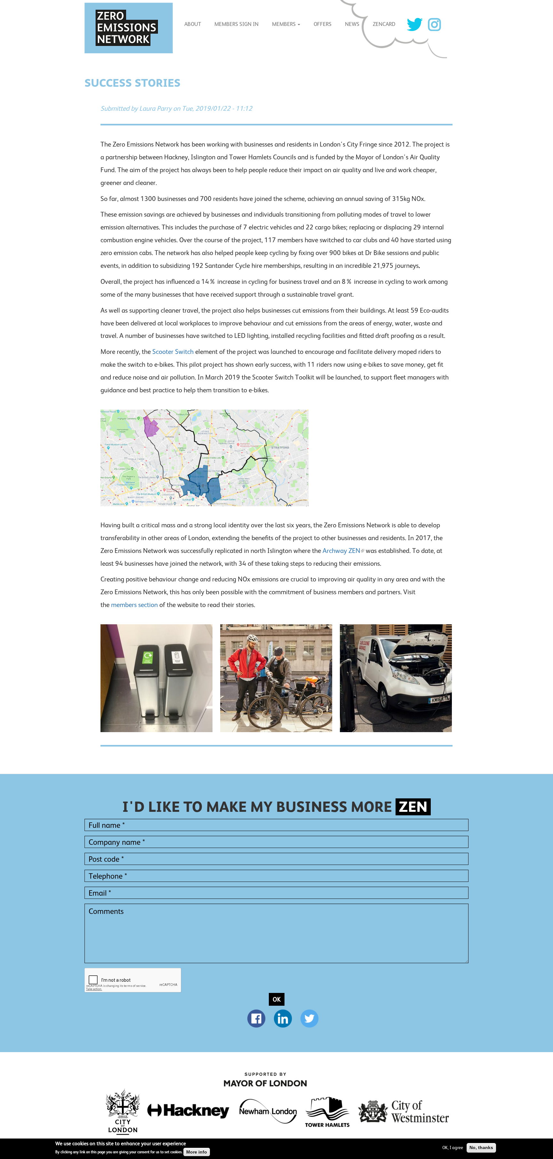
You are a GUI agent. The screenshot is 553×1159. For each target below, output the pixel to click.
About (192, 24)
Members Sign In (236, 24)
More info (196, 1152)
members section (134, 605)
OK (277, 999)
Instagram (434, 24)
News (352, 24)
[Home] (131, 28)
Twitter (415, 24)
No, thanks (481, 1147)
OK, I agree (452, 1147)
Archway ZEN (341, 551)
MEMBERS (284, 24)
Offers (323, 24)
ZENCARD (384, 24)
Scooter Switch (173, 352)
